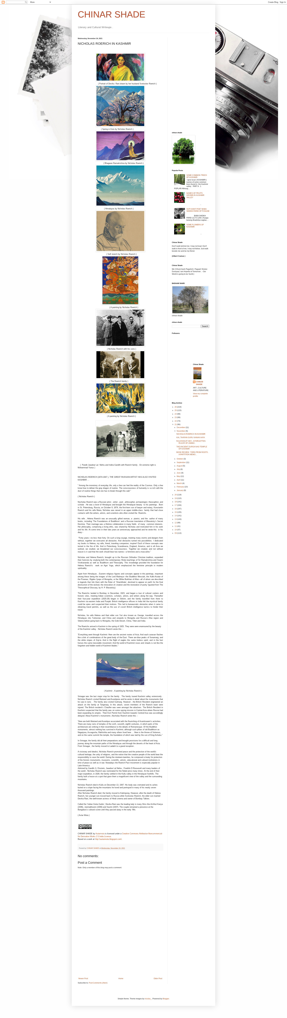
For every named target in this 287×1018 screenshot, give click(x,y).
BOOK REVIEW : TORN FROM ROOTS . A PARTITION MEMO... (192, 453)
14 (176, 516)
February (180, 487)
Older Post (158, 978)
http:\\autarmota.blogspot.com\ (108, 839)
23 (176, 417)
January (180, 490)
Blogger (166, 999)
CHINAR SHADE (111, 14)
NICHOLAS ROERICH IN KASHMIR (190, 434)
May (179, 476)
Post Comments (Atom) (98, 983)
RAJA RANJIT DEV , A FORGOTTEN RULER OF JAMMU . (191, 442)
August (180, 466)
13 (176, 519)
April (179, 480)
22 (176, 421)
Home (120, 978)
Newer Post (83, 978)
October (180, 459)
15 (176, 512)
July (178, 469)
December (181, 427)
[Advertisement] (120, 955)
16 (176, 509)
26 (176, 407)
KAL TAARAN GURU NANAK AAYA (190, 437)
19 (176, 498)
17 (176, 505)
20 (176, 495)
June (179, 473)
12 (176, 523)
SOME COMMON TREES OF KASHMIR (196, 176)
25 (176, 410)
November (181, 431)
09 (176, 533)
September (181, 462)
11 (176, 526)
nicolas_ (148, 999)
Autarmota (100, 833)
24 (176, 414)
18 (176, 502)
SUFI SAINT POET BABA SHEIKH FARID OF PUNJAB (197, 210)
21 (176, 424)
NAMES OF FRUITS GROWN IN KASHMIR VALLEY (195, 195)
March (179, 483)
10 (176, 530)
